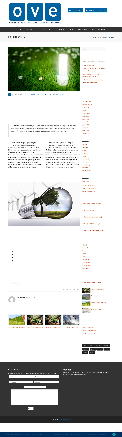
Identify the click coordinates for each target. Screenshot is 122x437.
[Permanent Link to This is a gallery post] (86, 300)
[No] (120, 434)
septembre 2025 (87, 104)
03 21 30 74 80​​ (76, 10)
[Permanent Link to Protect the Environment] (35, 325)
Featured (100, 37)
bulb (85, 345)
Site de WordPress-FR (88, 191)
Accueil (20, 29)
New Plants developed (53, 327)
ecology (16, 283)
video (91, 352)
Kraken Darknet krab (88, 65)
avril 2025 (85, 110)
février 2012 (85, 133)
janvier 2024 (85, 113)
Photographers (42, 94)
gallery (86, 349)
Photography (86, 165)
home (84, 150)
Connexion (85, 181)
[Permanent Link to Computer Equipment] (86, 313)
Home (94, 37)
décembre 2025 (86, 102)
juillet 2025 (85, 107)
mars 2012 (85, 130)
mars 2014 (85, 119)
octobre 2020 (86, 116)
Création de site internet (66, 419)
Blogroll (84, 144)
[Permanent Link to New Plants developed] (53, 325)
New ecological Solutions (16, 327)
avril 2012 (85, 128)
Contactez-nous (98, 29)
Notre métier (46, 29)
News (34, 94)
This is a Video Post (71, 327)
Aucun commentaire (57, 94)
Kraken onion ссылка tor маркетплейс (93, 62)
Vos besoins (31, 29)
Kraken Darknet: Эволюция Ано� (92, 217)
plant (85, 352)
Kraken (84, 153)
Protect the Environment (35, 327)
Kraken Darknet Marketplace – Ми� (93, 230)
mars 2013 (85, 122)
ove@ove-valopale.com (97, 10)
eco (11, 283)
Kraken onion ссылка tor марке (91, 203)
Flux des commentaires (89, 188)
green (92, 349)
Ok (114, 434)
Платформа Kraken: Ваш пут (91, 224)
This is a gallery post (97, 296)
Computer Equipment (97, 309)
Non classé (85, 159)
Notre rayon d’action (78, 29)
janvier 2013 (85, 125)
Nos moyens (60, 29)
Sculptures (85, 167)
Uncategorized (86, 170)
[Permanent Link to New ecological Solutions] (16, 325)
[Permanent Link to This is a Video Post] (71, 325)
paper (106, 349)
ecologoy (98, 345)
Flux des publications (88, 185)
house (100, 349)
